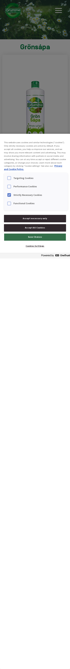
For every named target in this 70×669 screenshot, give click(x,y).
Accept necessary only (35, 218)
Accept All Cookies (35, 227)
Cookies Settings (35, 246)
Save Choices (35, 237)
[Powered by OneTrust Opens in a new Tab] (54, 256)
